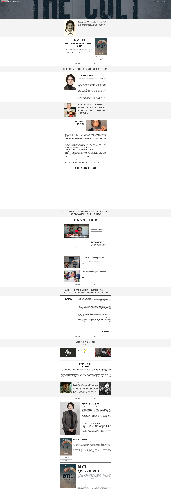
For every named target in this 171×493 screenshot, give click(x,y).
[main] (92, 23)
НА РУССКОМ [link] (166, 1)
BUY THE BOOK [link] (159, 1)
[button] (170, 1)
